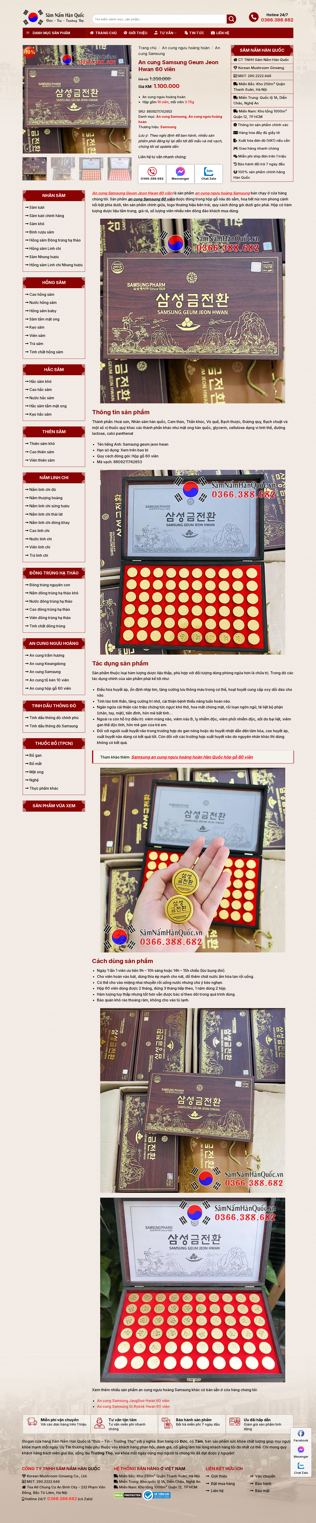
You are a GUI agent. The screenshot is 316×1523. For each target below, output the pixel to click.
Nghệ (33, 780)
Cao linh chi (39, 530)
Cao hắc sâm (40, 389)
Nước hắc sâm (41, 398)
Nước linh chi (40, 539)
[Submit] (231, 19)
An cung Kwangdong (46, 663)
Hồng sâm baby (42, 310)
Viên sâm (36, 335)
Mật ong (35, 772)
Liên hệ (222, 33)
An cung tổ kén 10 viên (48, 680)
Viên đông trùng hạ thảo (49, 617)
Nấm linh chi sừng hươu (48, 506)
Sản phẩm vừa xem (54, 805)
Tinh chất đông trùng (46, 626)
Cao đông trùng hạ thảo (49, 609)
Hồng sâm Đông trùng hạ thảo (54, 240)
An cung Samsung (171, 116)
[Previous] (31, 99)
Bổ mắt (35, 763)
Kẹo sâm (36, 327)
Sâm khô (36, 223)
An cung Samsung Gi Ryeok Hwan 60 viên (133, 1406)
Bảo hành (263, 1483)
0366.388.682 (277, 20)
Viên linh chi (39, 547)
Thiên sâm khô (41, 443)
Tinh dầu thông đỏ (54, 705)
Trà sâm (35, 343)
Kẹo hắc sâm (40, 414)
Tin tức (196, 33)
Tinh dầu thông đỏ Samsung (53, 726)
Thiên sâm (54, 431)
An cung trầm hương (46, 655)
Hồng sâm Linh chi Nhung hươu (55, 265)
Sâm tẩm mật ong (43, 319)
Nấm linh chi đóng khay (49, 522)
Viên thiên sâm (41, 460)
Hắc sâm (54, 369)
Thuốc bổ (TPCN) (54, 743)
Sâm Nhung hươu (43, 256)
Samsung (168, 127)
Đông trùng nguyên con (49, 585)
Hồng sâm (54, 282)
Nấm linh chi (54, 477)
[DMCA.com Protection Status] (128, 1495)
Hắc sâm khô (40, 381)
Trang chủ (106, 33)
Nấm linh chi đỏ (42, 489)
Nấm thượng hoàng (45, 498)
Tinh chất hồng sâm (45, 352)
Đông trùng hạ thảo (54, 573)
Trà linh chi (38, 555)
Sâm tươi (36, 207)
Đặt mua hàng (223, 1483)
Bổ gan (35, 755)
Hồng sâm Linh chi (44, 248)
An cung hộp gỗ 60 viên (49, 688)
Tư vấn (166, 33)
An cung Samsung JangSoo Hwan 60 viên (133, 1400)
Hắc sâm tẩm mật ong (47, 406)
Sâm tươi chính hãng (46, 215)
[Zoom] (28, 147)
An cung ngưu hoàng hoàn (186, 47)
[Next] (123, 99)
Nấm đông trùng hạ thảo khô (53, 593)
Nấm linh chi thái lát (45, 514)
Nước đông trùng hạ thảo (50, 601)
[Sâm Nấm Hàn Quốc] (54, 17)
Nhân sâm (53, 195)
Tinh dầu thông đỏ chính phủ (53, 717)
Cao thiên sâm (41, 452)
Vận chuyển (265, 1476)
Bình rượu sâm (41, 232)
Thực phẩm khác (43, 788)
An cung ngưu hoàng (54, 643)
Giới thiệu (138, 33)
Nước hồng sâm (42, 302)
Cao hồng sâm (41, 294)
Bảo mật (262, 1490)
